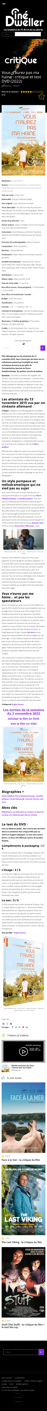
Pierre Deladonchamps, (18, 185)
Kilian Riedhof (17, 181)
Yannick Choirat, (21, 188)
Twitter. (17, 1393)
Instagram (18, 1401)
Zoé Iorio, (31, 188)
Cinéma (4, 1384)
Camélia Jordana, (34, 185)
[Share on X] (7, 1023)
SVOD (11, 1384)
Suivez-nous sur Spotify (9, 1387)
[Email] (11, 1023)
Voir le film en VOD (24, 723)
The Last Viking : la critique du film (22, 1242)
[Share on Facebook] (3, 1023)
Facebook (18, 1397)
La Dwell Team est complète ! (12, 1381)
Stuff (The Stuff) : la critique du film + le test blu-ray (23, 1326)
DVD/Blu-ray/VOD (22, 1384)
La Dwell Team (20, 1378)
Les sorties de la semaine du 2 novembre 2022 (23, 712)
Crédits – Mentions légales (33, 1381)
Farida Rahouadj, (8, 188)
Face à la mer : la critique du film (21, 1159)
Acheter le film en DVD (23, 718)
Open (5, 5)
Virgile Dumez (18, 704)
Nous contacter (7, 1378)
